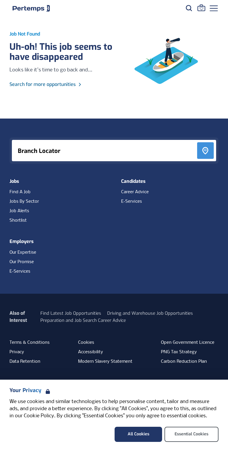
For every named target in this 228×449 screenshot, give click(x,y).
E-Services (131, 201)
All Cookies (138, 434)
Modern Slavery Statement (105, 361)
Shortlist (18, 220)
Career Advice (135, 192)
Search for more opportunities (43, 84)
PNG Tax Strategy (179, 352)
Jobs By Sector (24, 201)
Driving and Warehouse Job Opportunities (150, 313)
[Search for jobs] (189, 8)
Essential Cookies (191, 434)
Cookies (86, 342)
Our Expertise (23, 252)
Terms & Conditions (30, 342)
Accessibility (90, 352)
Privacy (17, 352)
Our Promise (22, 262)
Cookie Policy (39, 416)
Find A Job (20, 192)
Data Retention (25, 361)
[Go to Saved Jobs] (201, 8)
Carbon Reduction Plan (184, 361)
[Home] (31, 8)
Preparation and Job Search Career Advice (83, 320)
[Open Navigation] (214, 8)
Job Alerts (19, 211)
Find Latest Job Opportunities (70, 313)
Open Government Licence (187, 342)
